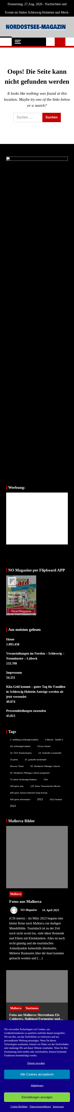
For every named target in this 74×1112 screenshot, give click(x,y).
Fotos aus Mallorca (25, 901)
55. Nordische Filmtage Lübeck (45, 766)
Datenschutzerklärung (40, 1106)
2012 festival (56, 799)
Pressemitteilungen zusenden (26, 711)
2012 (40, 799)
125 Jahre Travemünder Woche (45, 786)
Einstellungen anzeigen (37, 1097)
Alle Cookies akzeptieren (37, 1074)
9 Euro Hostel (43, 746)
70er (46, 779)
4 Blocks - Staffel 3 (54, 739)
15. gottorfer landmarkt (35, 759)
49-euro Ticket (17, 766)
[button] (50, 42)
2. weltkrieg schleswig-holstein (24, 739)
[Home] (6, 42)
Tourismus (31, 1008)
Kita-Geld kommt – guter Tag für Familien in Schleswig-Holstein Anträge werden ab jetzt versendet (35, 691)
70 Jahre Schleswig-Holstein (23, 779)
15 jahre (14, 759)
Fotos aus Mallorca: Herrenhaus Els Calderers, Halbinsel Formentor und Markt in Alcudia (34, 1017)
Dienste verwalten (36, 1063)
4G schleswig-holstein (20, 746)
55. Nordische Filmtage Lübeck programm (30, 773)
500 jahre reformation (20, 799)
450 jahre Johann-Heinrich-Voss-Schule (28, 793)
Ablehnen (37, 1085)
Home (10, 639)
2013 (13, 806)
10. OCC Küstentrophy (21, 753)
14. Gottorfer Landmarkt (49, 753)
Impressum (58, 1106)
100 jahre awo (17, 786)
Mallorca (15, 894)
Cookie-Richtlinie (19, 1106)
